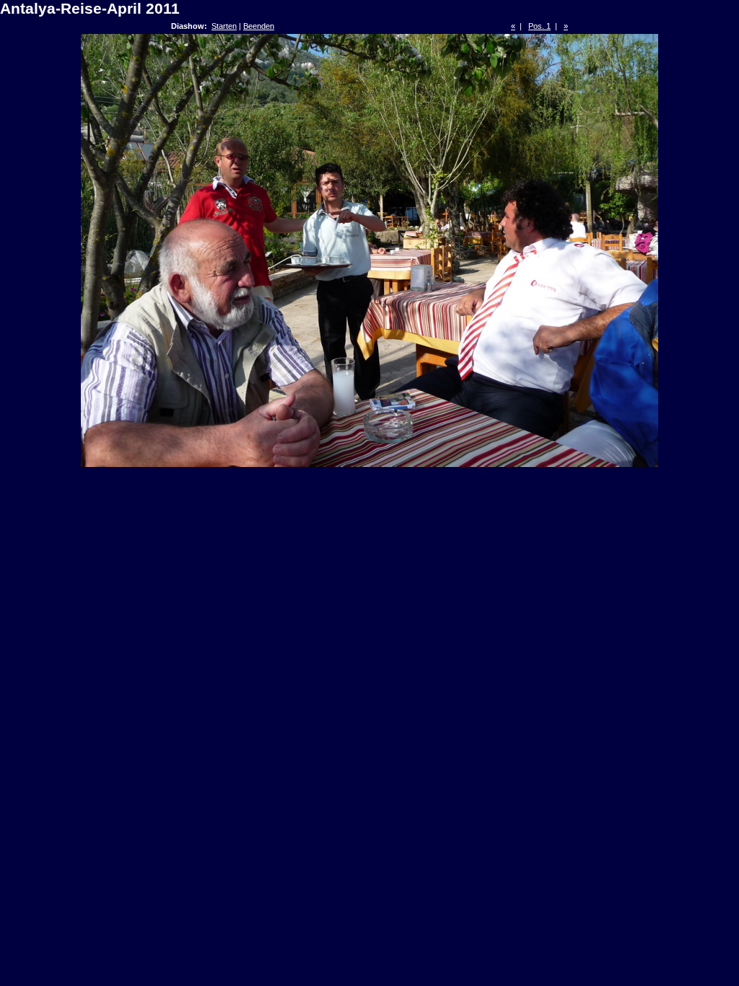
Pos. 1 (539, 26)
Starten (224, 26)
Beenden (258, 26)
